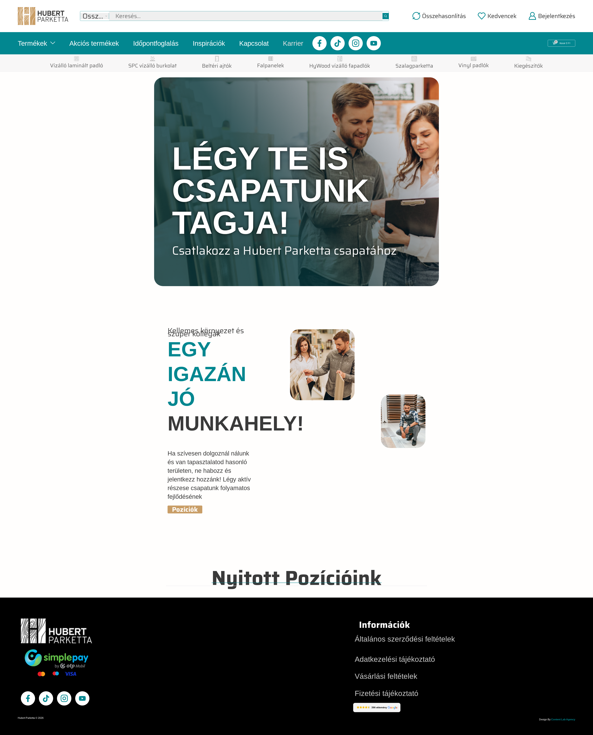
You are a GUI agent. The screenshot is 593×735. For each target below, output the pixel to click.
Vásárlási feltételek (386, 676)
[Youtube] (374, 43)
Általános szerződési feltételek (405, 639)
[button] (439, 16)
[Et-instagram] (356, 43)
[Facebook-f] (319, 43)
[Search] (386, 16)
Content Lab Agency (563, 719)
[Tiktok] (337, 43)
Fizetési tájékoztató (386, 693)
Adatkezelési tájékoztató (395, 659)
